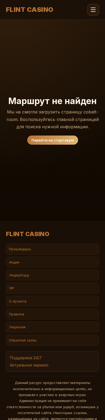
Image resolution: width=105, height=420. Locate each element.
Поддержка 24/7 (26, 357)
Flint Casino (30, 9)
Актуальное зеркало (29, 365)
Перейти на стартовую (53, 140)
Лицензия (17, 327)
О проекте (18, 301)
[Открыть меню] (93, 10)
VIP (11, 288)
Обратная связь (23, 340)
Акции (14, 262)
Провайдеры (20, 249)
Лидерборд (19, 275)
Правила (16, 314)
